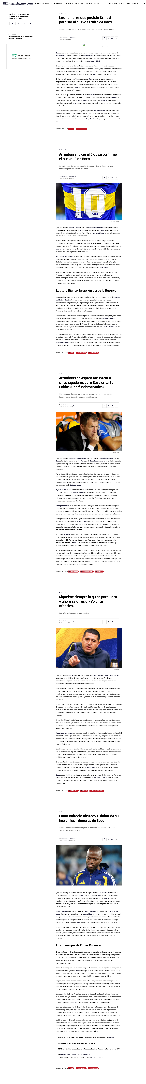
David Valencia (81, 1068)
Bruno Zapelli (74, 790)
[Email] (30, 24)
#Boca (111, 1038)
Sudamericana (75, 485)
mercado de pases (108, 318)
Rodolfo (72, 458)
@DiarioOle (64, 1054)
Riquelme (84, 790)
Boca (94, 74)
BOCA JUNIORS (12, 34)
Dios (77, 971)
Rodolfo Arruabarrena (64, 256)
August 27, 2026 (96, 1057)
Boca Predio (104, 267)
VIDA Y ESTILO (138, 4)
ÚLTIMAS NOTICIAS (43, 4)
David (81, 895)
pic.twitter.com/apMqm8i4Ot (79, 1054)
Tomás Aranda (74, 227)
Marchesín (66, 534)
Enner (79, 922)
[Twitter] (18, 24)
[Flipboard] (24, 24)
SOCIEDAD (79, 4)
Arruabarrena (80, 458)
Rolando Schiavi (94, 61)
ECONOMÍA (68, 4)
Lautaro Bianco (82, 352)
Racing (74, 1002)
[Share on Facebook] (104, 38)
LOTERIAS (125, 4)
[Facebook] (12, 24)
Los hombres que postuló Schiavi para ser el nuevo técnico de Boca (19, 16)
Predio (106, 898)
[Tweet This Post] (108, 38)
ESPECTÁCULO (113, 4)
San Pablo (99, 571)
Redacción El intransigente (68, 37)
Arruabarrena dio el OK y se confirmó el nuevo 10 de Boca (20, 38)
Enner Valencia (104, 893)
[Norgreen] (21, 56)
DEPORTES (99, 4)
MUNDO (89, 4)
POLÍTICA (58, 4)
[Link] (112, 38)
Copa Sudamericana (97, 461)
